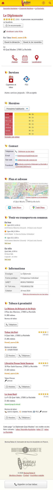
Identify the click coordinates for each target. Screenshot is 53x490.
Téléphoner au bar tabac (26, 151)
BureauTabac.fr (29, 473)
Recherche (50, 3)
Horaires (25, 62)
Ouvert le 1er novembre (32, 42)
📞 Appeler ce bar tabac (25, 484)
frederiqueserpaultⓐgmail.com (27, 155)
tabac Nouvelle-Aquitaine (25, 429)
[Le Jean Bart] (26, 403)
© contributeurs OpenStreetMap (39, 183)
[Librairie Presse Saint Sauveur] (26, 372)
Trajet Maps (40, 207)
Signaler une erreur (12, 137)
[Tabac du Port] (26, 341)
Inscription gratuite (37, 475)
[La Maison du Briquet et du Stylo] (26, 314)
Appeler (15, 62)
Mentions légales (15, 475)
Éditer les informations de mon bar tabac (35, 294)
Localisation (36, 62)
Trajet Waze (16, 207)
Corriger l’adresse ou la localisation (37, 197)
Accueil (3, 3)
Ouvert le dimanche (12, 42)
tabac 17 (39, 429)
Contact (26, 475)
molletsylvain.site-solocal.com (27, 160)
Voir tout (8, 243)
